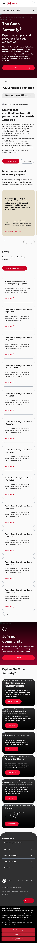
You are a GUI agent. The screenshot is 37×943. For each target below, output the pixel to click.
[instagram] (27, 881)
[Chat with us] (28, 900)
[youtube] (31, 881)
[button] (4, 3)
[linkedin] (19, 881)
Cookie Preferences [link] (28, 894)
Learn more (11, 924)
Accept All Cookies (18, 939)
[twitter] (23, 881)
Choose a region (8, 838)
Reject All (18, 934)
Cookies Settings (18, 930)
